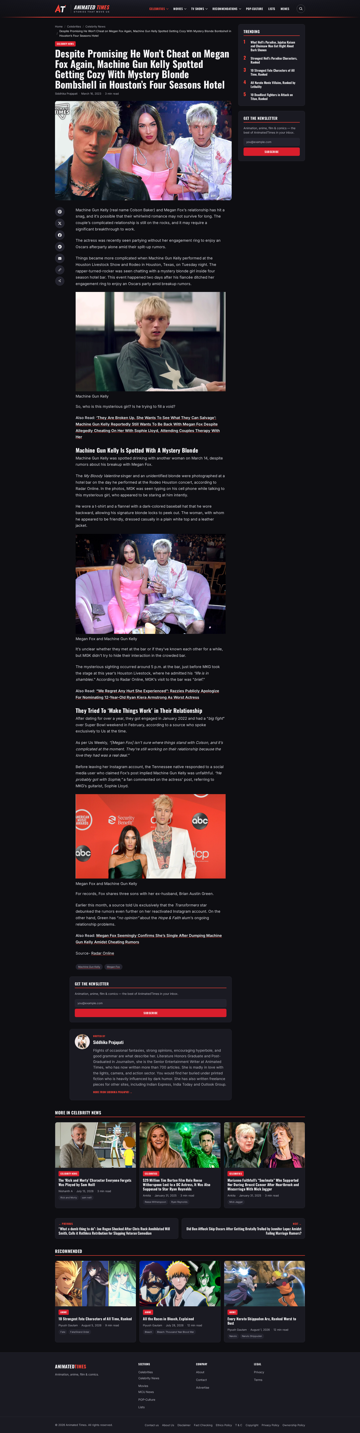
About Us (168, 1425)
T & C (238, 1425)
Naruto (233, 1336)
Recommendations (225, 8)
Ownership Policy (293, 1425)
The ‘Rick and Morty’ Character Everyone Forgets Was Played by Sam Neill (95, 1182)
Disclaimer (184, 1425)
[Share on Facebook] (60, 235)
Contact (201, 1380)
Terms (258, 1380)
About (200, 1372)
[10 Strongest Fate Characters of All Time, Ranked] (95, 1283)
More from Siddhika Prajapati (112, 1092)
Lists (271, 8)
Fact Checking (203, 1425)
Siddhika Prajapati (66, 93)
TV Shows (197, 8)
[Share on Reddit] (60, 247)
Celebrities (157, 8)
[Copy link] (59, 269)
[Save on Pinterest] (60, 212)
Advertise (202, 1387)
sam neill (87, 1197)
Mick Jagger (236, 1201)
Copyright (252, 1425)
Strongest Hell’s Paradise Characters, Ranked (274, 60)
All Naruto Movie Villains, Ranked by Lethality (273, 85)
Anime (63, 1312)
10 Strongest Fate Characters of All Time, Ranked (273, 72)
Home (59, 26)
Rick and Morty (68, 1197)
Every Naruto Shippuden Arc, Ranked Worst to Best (262, 1321)
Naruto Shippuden (252, 1336)
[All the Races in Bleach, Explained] (180, 1283)
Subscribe (151, 1013)
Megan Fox (113, 966)
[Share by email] (60, 258)
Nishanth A (66, 1191)
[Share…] (59, 281)
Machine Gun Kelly (89, 966)
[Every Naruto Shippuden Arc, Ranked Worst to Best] (264, 1283)
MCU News (146, 1392)
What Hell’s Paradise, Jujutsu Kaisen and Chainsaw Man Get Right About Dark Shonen (273, 46)
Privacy (259, 1372)
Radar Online (102, 953)
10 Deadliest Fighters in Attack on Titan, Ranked (272, 97)
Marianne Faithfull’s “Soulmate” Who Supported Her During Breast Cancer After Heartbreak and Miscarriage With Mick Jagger (263, 1184)
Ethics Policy (224, 1425)
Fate (62, 1331)
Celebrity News (95, 26)
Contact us (152, 1425)
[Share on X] (60, 223)
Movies (178, 8)
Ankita (147, 1195)
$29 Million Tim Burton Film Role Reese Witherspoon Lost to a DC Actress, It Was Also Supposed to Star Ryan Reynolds (176, 1184)
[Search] (301, 9)
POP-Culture (254, 8)
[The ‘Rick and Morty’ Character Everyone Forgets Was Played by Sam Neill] (95, 1145)
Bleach (148, 1331)
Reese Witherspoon (155, 1201)
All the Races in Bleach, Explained (168, 1318)
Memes (285, 8)
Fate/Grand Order (79, 1331)
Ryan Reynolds (179, 1201)
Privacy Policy (270, 1425)
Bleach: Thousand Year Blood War (175, 1331)
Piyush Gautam (68, 1325)
